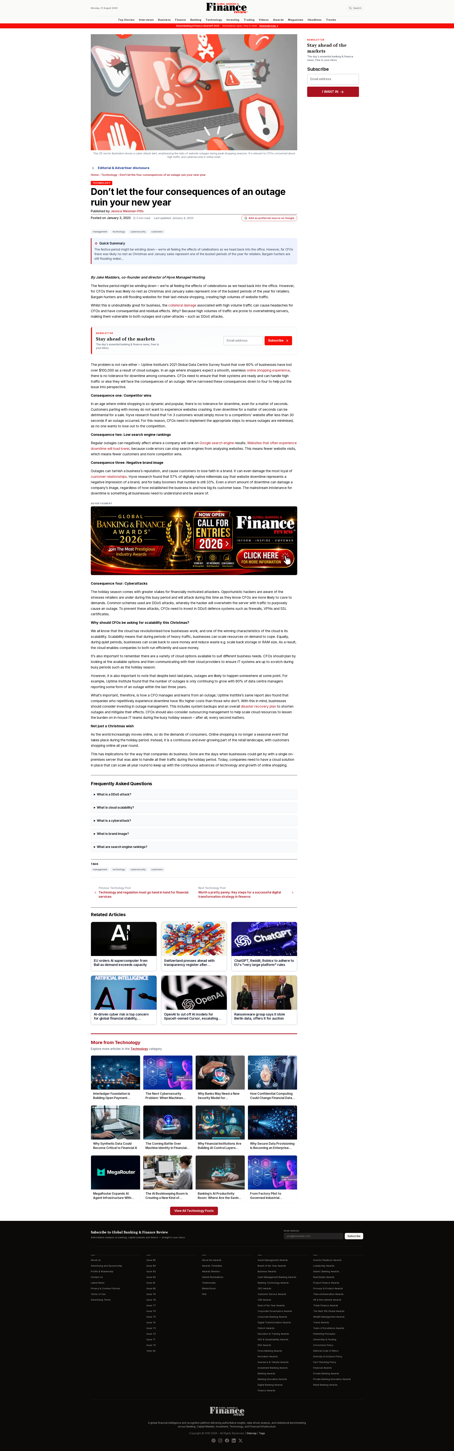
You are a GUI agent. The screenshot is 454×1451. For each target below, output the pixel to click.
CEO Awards (264, 1288)
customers (157, 231)
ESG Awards (264, 1345)
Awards (278, 19)
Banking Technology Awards (273, 1282)
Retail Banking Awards (325, 1384)
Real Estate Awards (323, 1277)
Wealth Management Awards (329, 1316)
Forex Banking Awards (270, 1350)
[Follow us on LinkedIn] (234, 1440)
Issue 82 (151, 1277)
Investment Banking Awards (273, 1367)
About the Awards (212, 1260)
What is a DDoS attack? (114, 794)
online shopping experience (268, 370)
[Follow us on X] (240, 1440)
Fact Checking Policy (324, 1362)
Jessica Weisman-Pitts (127, 211)
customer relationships (109, 477)
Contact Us (97, 1277)
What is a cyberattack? (114, 820)
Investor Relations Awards (327, 1260)
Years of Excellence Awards (328, 1328)
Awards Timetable (212, 1265)
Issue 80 (151, 1288)
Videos (264, 19)
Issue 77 (151, 1305)
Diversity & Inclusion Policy (327, 1356)
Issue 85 (151, 1260)
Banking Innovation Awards (272, 1379)
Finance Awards (266, 1390)
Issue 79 (151, 1294)
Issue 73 (151, 1328)
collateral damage (182, 305)
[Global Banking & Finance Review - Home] (226, 8)
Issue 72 (151, 1333)
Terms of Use (98, 1294)
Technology (214, 19)
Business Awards (267, 1271)
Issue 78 (151, 1299)
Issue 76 (151, 1311)
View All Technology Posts (194, 1211)
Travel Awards (321, 1322)
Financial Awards (322, 1367)
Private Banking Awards (326, 1373)
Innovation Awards (268, 1356)
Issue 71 (150, 1339)
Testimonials (209, 1282)
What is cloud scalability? (115, 807)
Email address (291, 1230)
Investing (232, 19)
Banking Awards (266, 1373)
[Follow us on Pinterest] (213, 1440)
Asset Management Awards (273, 1260)
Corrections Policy (323, 1345)
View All (150, 1350)
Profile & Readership (102, 1271)
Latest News (97, 1282)
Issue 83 (151, 1271)
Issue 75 (151, 1316)
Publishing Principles (324, 1333)
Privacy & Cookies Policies (105, 1288)
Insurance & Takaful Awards (273, 1362)
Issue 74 (151, 1322)
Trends (331, 19)
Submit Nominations (212, 1277)
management (100, 231)
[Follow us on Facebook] (227, 1440)
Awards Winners (211, 1271)
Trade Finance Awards (325, 1305)
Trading (249, 19)
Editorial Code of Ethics (326, 1350)
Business (164, 19)
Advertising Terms (101, 1299)
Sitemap (252, 1433)
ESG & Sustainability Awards (273, 1339)
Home (95, 174)
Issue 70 (151, 1345)
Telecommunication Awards (328, 1294)
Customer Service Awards (272, 1294)
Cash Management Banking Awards (277, 1277)
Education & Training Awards (273, 1333)
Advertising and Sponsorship (106, 1265)
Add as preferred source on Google (271, 218)
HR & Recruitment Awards (327, 1299)
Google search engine (217, 443)
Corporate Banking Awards (272, 1316)
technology (119, 231)
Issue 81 (150, 1282)
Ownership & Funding (324, 1339)
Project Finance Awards (326, 1282)
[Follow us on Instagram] (220, 1440)
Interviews (146, 19)
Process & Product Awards (328, 1288)
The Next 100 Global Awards (328, 1311)
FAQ (204, 1294)
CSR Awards (264, 1299)
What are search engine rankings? (122, 847)
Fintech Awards (266, 1328)
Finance (180, 19)
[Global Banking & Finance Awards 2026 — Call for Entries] (194, 540)
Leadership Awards (323, 1265)
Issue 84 (151, 1265)
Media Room (209, 1288)
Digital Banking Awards (270, 1384)
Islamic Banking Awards (326, 1271)
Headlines (315, 19)
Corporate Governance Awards (275, 1311)
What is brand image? (113, 834)
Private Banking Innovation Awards (332, 1379)
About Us (96, 1260)
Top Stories (126, 19)
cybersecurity (138, 231)
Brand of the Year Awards (272, 1265)
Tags (262, 1433)
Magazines (295, 19)
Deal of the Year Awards (271, 1305)
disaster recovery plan (258, 706)
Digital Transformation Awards (274, 1322)
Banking (195, 19)
